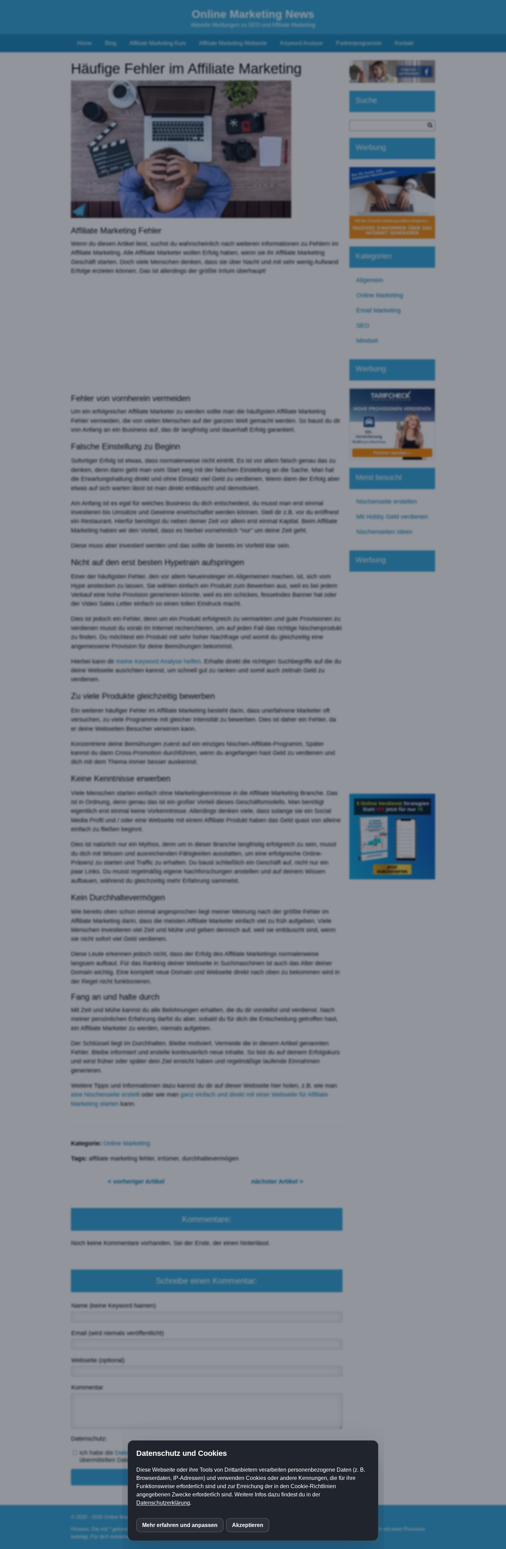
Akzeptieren (247, 1525)
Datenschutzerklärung (163, 1503)
